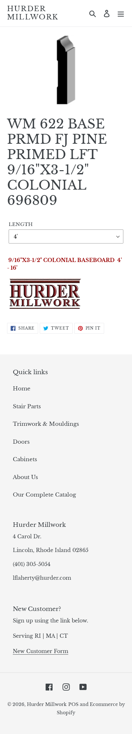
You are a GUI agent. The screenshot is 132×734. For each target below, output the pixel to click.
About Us (25, 477)
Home (21, 388)
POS (73, 704)
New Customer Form (40, 651)
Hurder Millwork (33, 13)
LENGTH (21, 224)
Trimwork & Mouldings (46, 424)
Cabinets (25, 459)
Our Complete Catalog (44, 494)
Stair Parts (27, 406)
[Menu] (121, 13)
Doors (21, 442)
